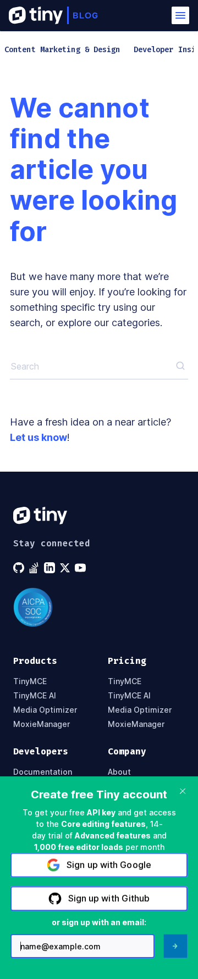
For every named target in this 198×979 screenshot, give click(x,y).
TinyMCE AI (34, 696)
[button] (180, 15)
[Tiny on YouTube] (81, 567)
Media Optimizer (45, 710)
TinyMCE (30, 681)
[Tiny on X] (66, 567)
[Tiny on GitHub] (19, 567)
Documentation (42, 772)
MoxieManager (41, 724)
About (119, 772)
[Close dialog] (183, 791)
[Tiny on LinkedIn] (50, 567)
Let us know (38, 437)
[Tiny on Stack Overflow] (35, 567)
